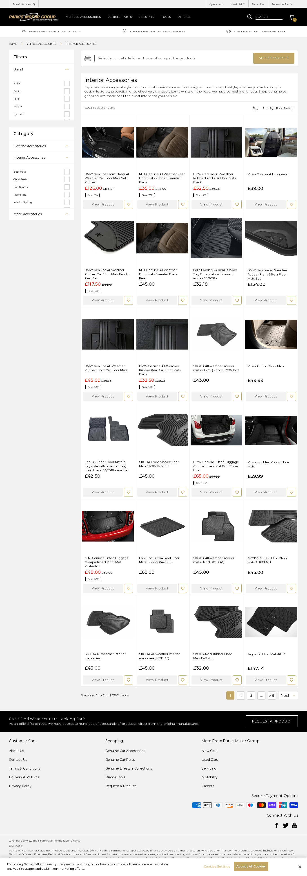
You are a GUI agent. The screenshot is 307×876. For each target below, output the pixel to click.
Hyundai (18, 114)
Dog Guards (20, 187)
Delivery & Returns (24, 777)
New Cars (209, 751)
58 (271, 695)
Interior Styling (22, 202)
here (19, 840)
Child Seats (20, 179)
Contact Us (18, 760)
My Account (216, 4)
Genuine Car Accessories (125, 751)
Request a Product (120, 786)
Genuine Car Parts (120, 760)
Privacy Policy (20, 786)
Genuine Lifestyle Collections (128, 768)
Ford (16, 98)
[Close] (299, 867)
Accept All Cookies (251, 866)
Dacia (16, 91)
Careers (208, 786)
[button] (103, 204)
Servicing (209, 768)
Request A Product (282, 4)
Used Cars (210, 760)
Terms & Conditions (24, 768)
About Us (16, 751)
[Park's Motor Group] (33, 17)
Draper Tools (115, 777)
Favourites (258, 4)
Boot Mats (19, 171)
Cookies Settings (217, 866)
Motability (210, 777)
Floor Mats (19, 194)
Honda (17, 106)
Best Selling (285, 108)
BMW (17, 83)
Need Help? (238, 4)
